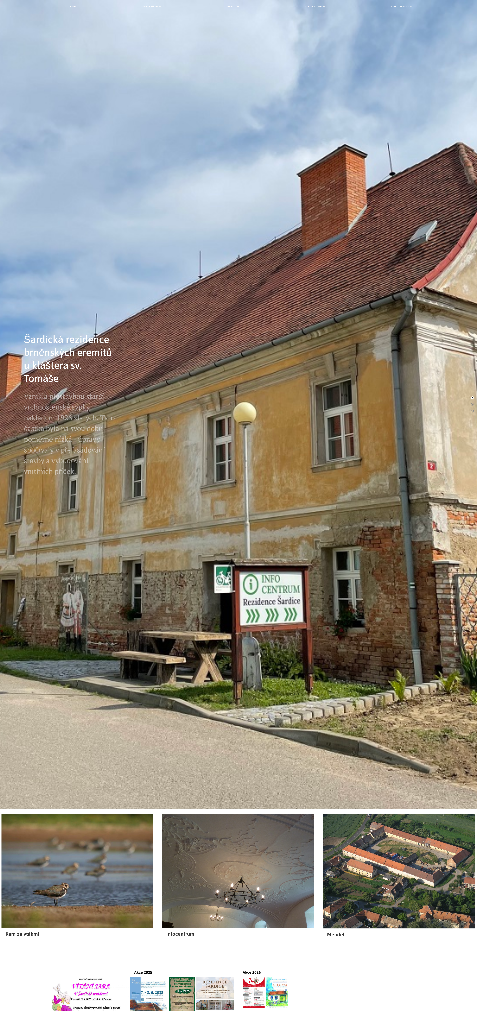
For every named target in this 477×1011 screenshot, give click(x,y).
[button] (472, 397)
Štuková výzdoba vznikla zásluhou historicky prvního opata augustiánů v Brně (66, 375)
